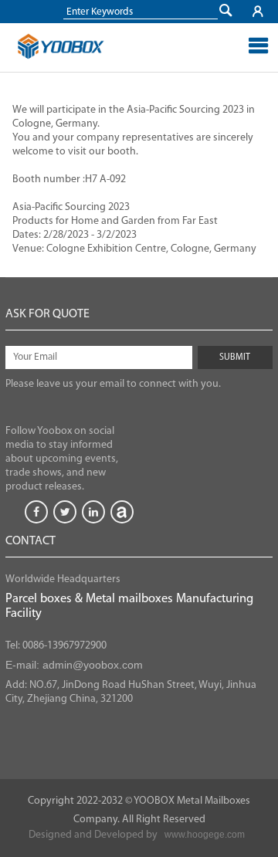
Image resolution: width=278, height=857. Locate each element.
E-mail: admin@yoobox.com (74, 665)
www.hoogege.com (204, 834)
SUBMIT (234, 357)
